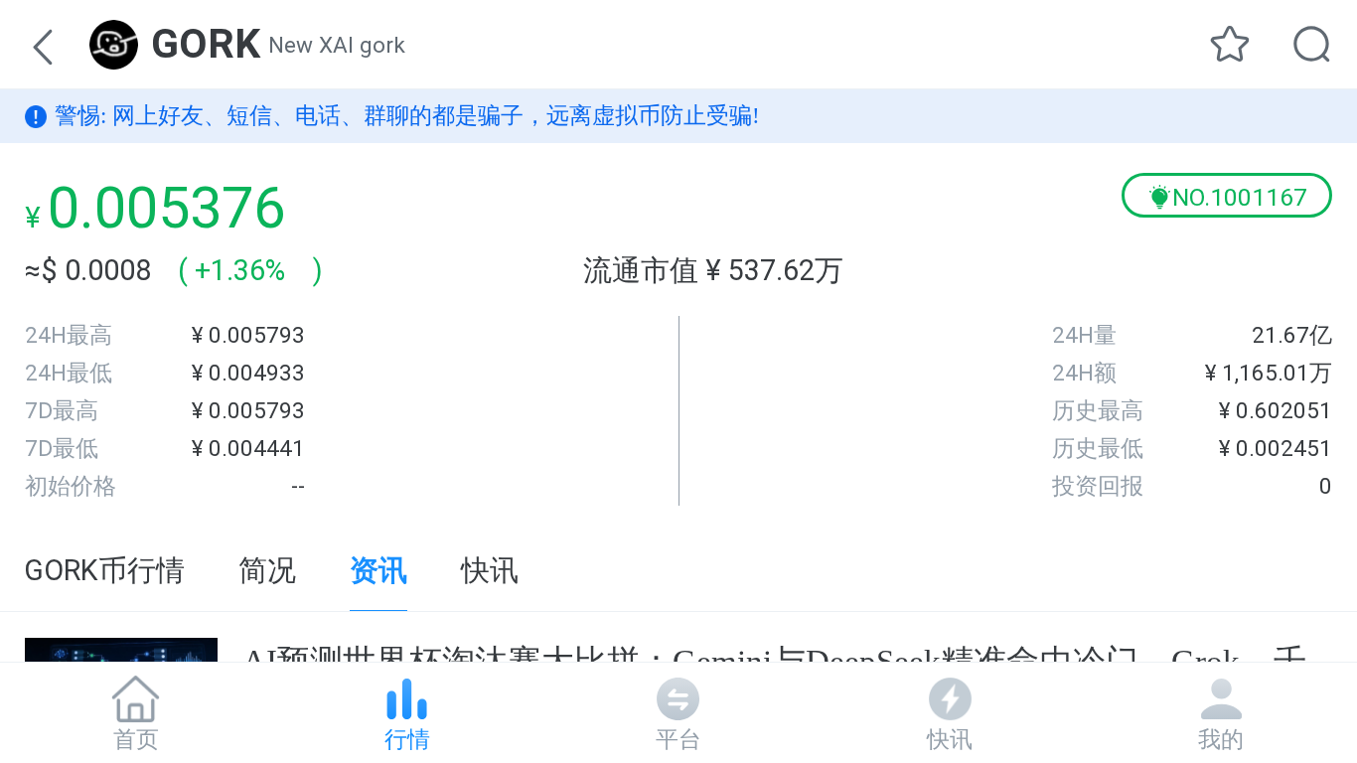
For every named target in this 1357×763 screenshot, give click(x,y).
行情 (407, 739)
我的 (1221, 739)
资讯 (378, 570)
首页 (136, 739)
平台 (678, 739)
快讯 (490, 570)
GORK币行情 (104, 570)
